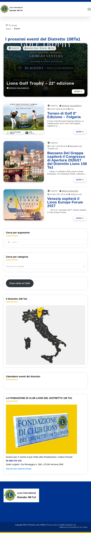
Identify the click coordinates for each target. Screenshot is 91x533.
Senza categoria (70, 191)
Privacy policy (52, 525)
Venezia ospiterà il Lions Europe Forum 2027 (65, 202)
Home (8, 29)
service (13, 88)
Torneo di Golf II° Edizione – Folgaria (64, 115)
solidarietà (23, 88)
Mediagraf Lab (70, 525)
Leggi (77, 91)
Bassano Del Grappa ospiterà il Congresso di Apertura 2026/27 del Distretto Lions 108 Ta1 (67, 160)
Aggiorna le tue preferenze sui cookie (73, 527)
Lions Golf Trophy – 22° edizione (40, 83)
